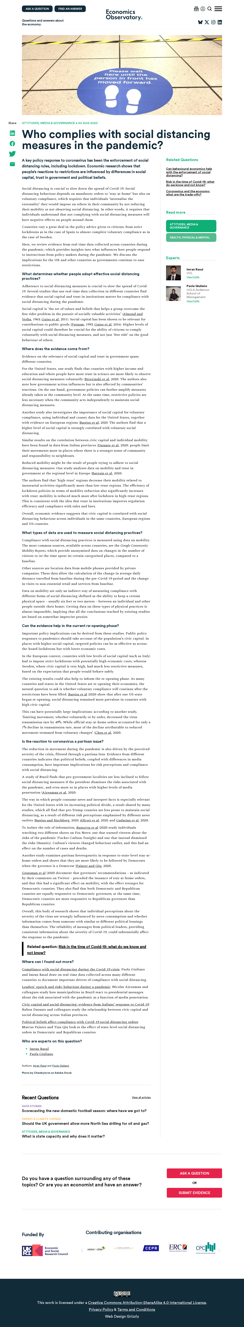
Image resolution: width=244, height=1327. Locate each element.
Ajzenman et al (54, 792)
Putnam (77, 324)
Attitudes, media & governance (48, 123)
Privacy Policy (101, 1309)
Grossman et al (34, 873)
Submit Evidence (194, 1193)
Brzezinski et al (97, 379)
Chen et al (103, 732)
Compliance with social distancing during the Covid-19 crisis (71, 969)
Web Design (115, 1316)
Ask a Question (194, 1173)
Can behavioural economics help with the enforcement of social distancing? (189, 172)
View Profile (193, 277)
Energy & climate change (41, 1118)
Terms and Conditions (136, 1309)
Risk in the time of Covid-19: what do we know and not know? (190, 183)
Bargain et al (102, 473)
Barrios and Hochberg (52, 820)
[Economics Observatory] (122, 15)
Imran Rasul (39, 1048)
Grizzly (133, 1316)
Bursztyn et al (87, 827)
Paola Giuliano (41, 1054)
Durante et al (108, 445)
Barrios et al (89, 422)
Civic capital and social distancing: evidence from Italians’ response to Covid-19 (85, 1004)
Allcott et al (89, 820)
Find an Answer (70, 8)
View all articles (141, 1097)
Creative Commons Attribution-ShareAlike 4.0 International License (147, 1302)
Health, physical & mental (190, 237)
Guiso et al (50, 319)
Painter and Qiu (88, 865)
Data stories (32, 1106)
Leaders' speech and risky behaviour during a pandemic (66, 986)
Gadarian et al (127, 820)
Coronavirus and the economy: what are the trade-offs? (188, 193)
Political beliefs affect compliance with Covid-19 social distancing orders (80, 1022)
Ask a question (37, 8)
